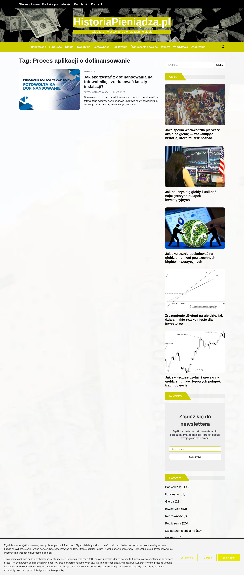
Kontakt (96, 4)
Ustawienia (187, 557)
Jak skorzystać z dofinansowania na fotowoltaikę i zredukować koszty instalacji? (118, 82)
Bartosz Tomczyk (100, 92)
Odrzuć (208, 557)
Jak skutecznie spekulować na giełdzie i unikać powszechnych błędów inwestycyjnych (190, 257)
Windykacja (180, 47)
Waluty (165, 47)
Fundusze (55, 47)
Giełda (69, 47)
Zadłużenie (198, 47)
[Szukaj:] (190, 65)
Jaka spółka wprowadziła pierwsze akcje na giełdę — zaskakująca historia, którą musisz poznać (192, 134)
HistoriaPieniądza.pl (122, 22)
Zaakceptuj (229, 557)
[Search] (223, 47)
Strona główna (29, 4)
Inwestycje (83, 47)
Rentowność (101, 47)
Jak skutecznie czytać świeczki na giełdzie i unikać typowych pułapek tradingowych (193, 381)
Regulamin (81, 4)
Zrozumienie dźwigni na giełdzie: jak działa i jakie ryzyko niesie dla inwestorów (194, 319)
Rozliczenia (120, 47)
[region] (122, 556)
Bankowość (38, 47)
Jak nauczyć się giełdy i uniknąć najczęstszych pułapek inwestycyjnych (190, 196)
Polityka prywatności (57, 4)
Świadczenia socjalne (144, 47)
